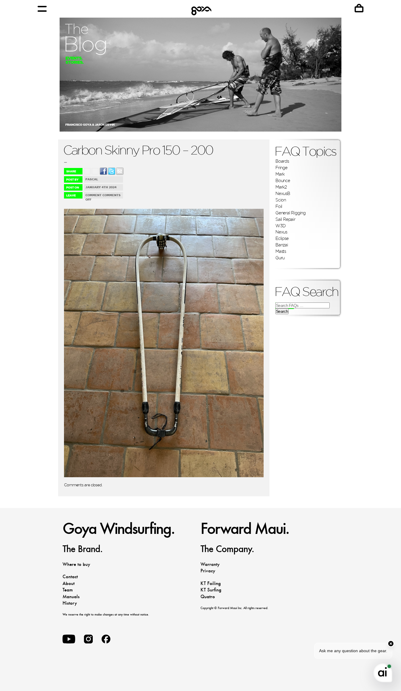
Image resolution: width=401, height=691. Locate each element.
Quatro (208, 597)
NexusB (282, 193)
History (70, 603)
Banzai (281, 245)
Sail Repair (285, 219)
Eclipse (282, 238)
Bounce (282, 180)
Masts (280, 251)
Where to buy (76, 564)
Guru (279, 257)
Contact (70, 577)
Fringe (281, 167)
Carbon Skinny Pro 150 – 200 (138, 149)
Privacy (208, 571)
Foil (278, 206)
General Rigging (290, 213)
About (69, 583)
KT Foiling (211, 583)
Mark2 (281, 187)
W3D (280, 225)
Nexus (281, 232)
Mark (279, 174)
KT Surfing (211, 590)
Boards (282, 161)
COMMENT (93, 195)
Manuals (71, 597)
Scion (280, 200)
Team (68, 590)
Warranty (210, 564)
